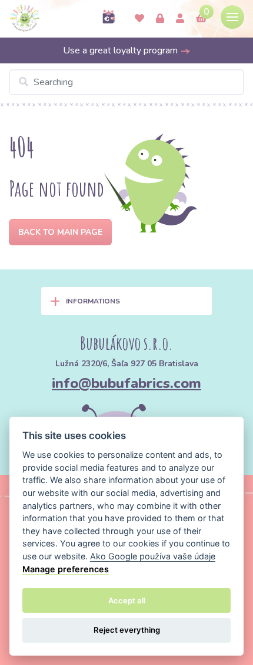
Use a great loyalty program (121, 50)
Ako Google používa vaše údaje (152, 556)
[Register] (180, 19)
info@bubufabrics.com (126, 383)
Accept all (126, 600)
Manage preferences (65, 569)
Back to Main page (60, 232)
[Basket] (201, 19)
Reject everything (127, 629)
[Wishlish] (139, 19)
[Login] (160, 19)
